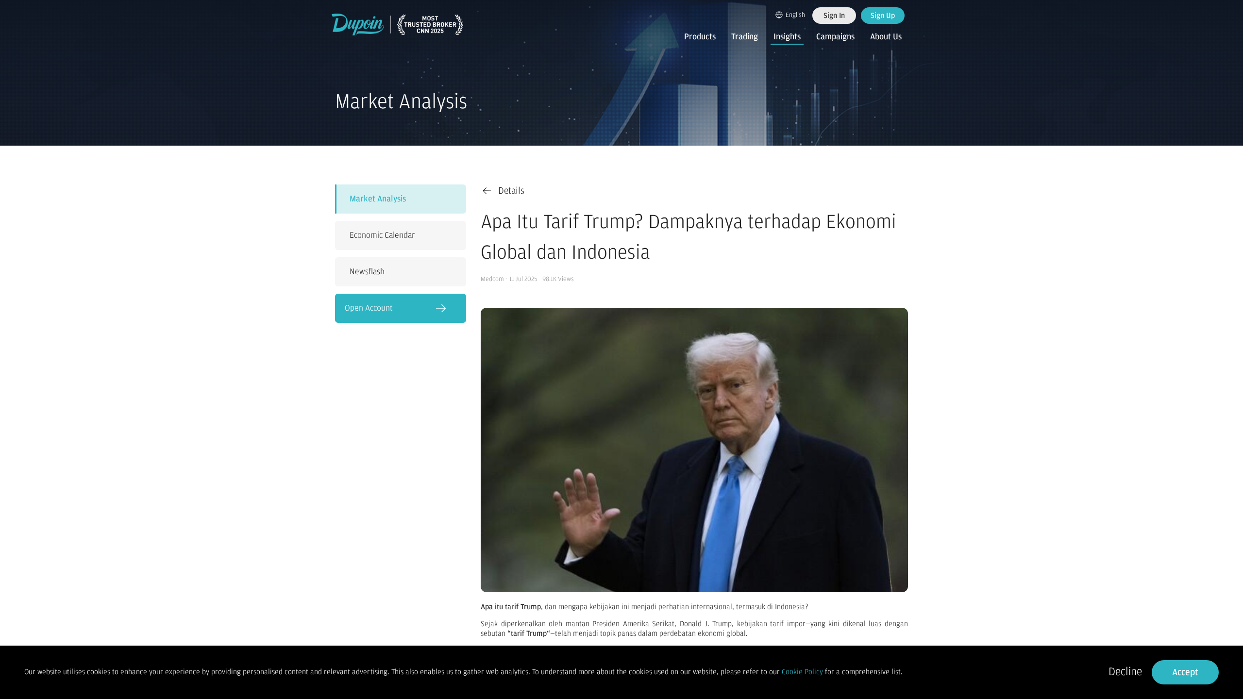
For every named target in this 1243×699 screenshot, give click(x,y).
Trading (744, 37)
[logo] (398, 24)
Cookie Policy (802, 672)
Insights (787, 37)
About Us (886, 37)
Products (700, 37)
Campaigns (835, 37)
